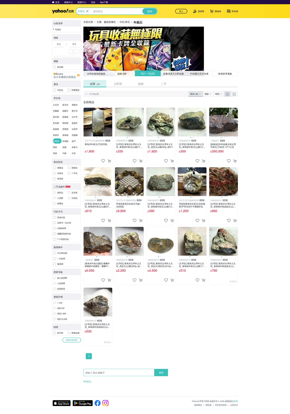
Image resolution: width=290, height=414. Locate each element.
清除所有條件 (72, 340)
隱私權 (208, 404)
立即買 (118, 84)
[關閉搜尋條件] (87, 11)
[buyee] (66, 75)
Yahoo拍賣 (63, 11)
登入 (181, 11)
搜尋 (161, 372)
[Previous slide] (85, 122)
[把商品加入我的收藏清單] (103, 161)
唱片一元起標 (148, 73)
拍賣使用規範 (221, 404)
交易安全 (234, 404)
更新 (235, 401)
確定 (74, 51)
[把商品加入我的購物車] (109, 161)
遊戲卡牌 (121, 73)
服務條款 (198, 404)
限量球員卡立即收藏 (173, 73)
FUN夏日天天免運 (199, 73)
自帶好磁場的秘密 (96, 73)
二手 (163, 84)
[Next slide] (110, 122)
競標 (140, 84)
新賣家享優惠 (225, 73)
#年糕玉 (87, 381)
